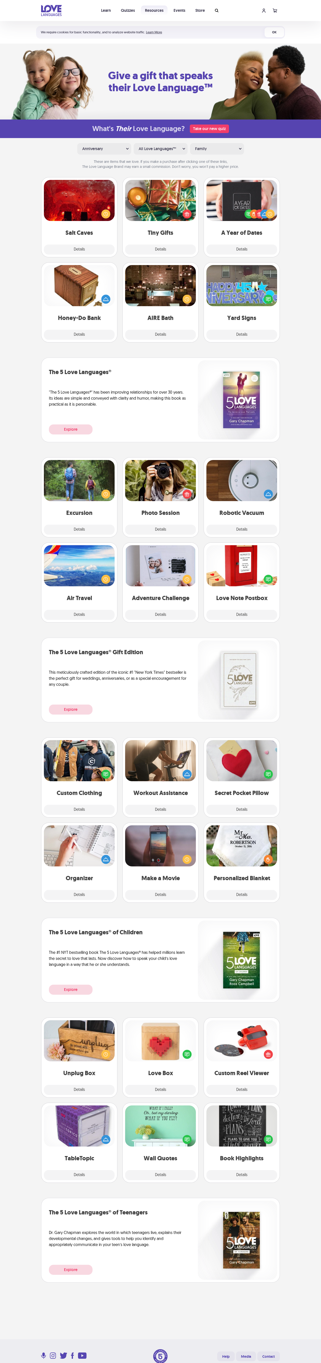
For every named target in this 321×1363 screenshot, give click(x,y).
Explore (70, 429)
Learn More (154, 32)
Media (246, 1356)
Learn (106, 10)
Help (226, 1356)
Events (179, 10)
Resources (154, 10)
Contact (268, 1356)
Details (79, 250)
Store (200, 10)
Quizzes (128, 10)
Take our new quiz (209, 128)
